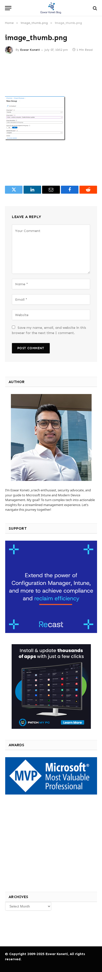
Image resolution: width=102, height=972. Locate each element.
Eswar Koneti (30, 50)
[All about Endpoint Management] (51, 8)
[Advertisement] (42, 842)
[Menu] (8, 8)
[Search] (94, 8)
